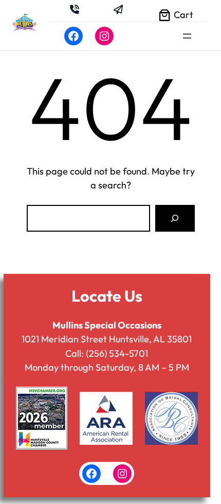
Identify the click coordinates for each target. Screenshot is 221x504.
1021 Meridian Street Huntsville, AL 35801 (107, 339)
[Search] (174, 218)
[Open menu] (187, 36)
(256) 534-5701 (117, 353)
